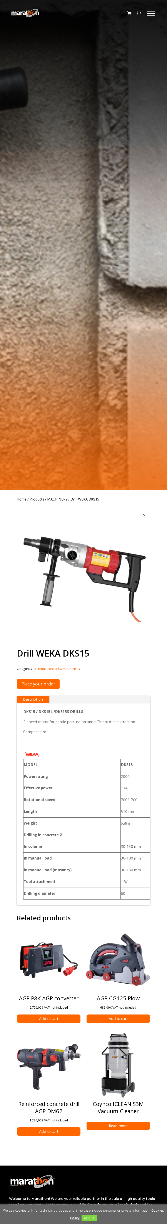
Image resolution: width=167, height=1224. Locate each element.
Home (22, 499)
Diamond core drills (47, 669)
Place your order (38, 684)
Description (33, 699)
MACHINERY (57, 499)
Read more (118, 1125)
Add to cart (48, 1018)
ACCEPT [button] (89, 1218)
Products (37, 499)
